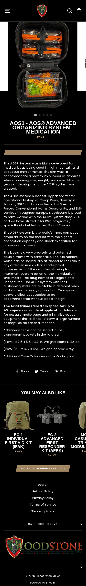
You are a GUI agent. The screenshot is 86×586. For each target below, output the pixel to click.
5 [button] (51, 115)
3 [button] (44, 115)
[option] (43, 67)
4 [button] (47, 115)
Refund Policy (43, 491)
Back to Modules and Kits (46, 468)
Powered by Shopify (43, 582)
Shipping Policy (43, 511)
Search (43, 485)
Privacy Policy (42, 498)
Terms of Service (43, 505)
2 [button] (40, 115)
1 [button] (35, 115)
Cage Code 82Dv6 (43, 524)
